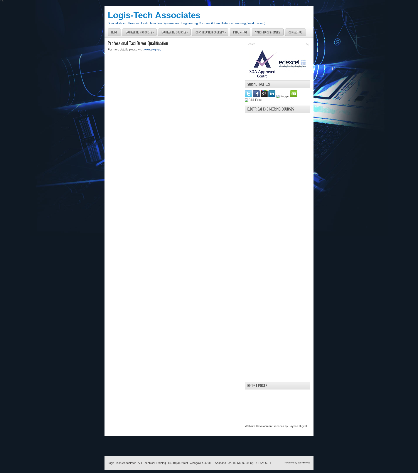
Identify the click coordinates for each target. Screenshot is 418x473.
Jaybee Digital (298, 426)
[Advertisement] (277, 180)
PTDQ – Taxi (240, 32)
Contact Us (295, 32)
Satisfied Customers (267, 32)
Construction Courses (211, 32)
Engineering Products (140, 32)
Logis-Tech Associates (154, 15)
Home (114, 32)
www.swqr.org (152, 49)
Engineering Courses (175, 32)
